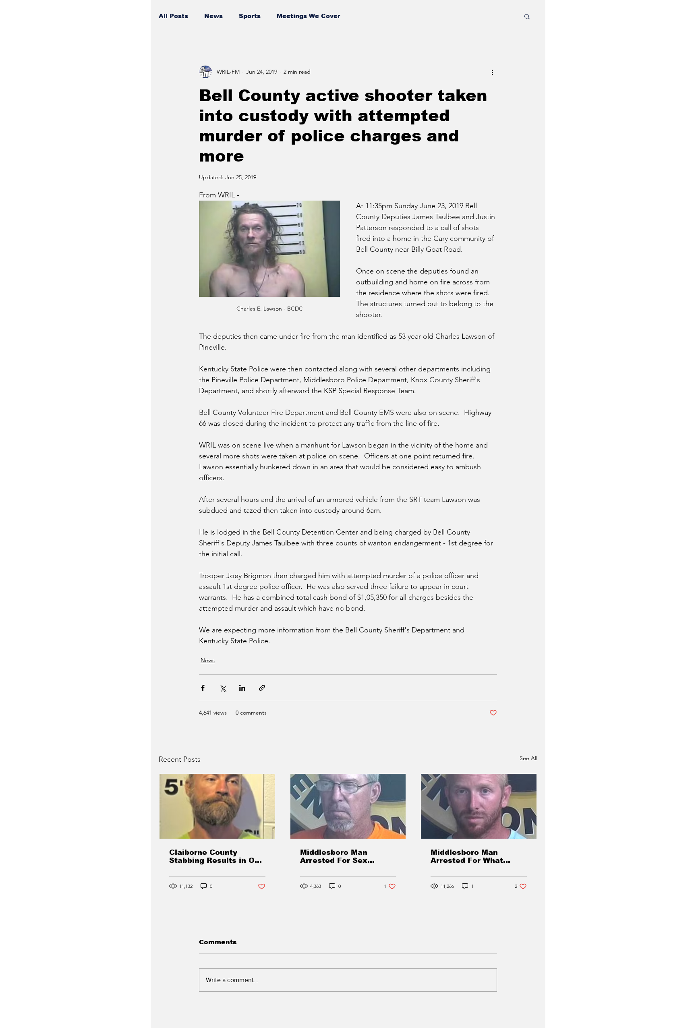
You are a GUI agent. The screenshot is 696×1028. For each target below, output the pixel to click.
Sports (250, 15)
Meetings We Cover (308, 15)
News (213, 15)
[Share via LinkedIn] (242, 688)
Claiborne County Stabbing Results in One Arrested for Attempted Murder (216, 856)
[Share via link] (262, 688)
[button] (527, 16)
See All (528, 758)
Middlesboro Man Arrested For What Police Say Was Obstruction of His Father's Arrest (467, 856)
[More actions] (492, 72)
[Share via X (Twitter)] (222, 688)
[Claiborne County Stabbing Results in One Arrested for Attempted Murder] (217, 806)
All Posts (173, 15)
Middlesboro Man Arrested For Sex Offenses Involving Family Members (336, 856)
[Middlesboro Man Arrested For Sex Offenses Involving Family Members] (348, 806)
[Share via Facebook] (203, 688)
